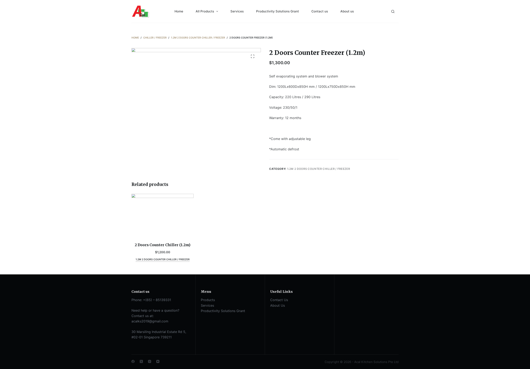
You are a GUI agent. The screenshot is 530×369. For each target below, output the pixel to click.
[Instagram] (149, 361)
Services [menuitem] (237, 11)
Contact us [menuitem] (319, 11)
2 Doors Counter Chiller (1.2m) (162, 245)
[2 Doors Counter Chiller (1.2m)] (162, 215)
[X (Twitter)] (141, 361)
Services (207, 305)
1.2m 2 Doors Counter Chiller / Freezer (318, 168)
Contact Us (279, 300)
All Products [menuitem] (205, 11)
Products (208, 300)
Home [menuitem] (179, 11)
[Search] (392, 11)
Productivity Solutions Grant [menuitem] (277, 11)
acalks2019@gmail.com (149, 321)
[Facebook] (133, 361)
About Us (277, 305)
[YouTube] (157, 361)
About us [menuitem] (347, 11)
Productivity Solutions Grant (223, 311)
